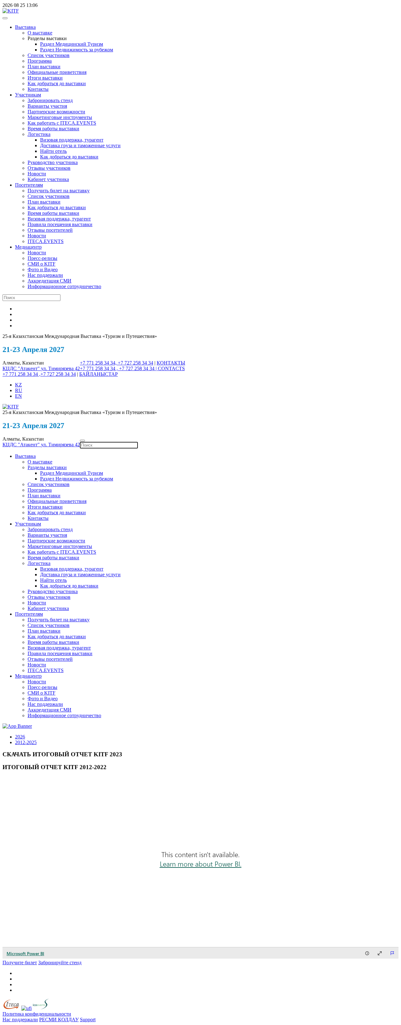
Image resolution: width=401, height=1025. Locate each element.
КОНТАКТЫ (171, 362)
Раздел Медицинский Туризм (71, 44)
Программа (40, 61)
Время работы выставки (53, 128)
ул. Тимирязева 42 (60, 368)
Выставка (25, 27)
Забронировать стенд (50, 100)
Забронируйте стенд (59, 962)
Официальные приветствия (57, 72)
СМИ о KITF (41, 264)
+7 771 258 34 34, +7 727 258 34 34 (116, 362)
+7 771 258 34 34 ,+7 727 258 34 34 (39, 374)
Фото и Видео (43, 269)
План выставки (44, 66)
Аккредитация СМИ (49, 280)
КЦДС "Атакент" (22, 368)
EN (18, 396)
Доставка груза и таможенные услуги (80, 145)
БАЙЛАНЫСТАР (98, 374)
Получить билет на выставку (59, 190)
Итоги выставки (45, 77)
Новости (37, 173)
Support (88, 1019)
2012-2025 (26, 742)
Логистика (39, 134)
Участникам (28, 94)
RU (18, 390)
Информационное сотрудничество (64, 286)
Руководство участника (53, 162)
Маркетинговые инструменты (60, 117)
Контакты (38, 89)
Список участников (49, 55)
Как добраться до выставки (57, 83)
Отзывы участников (49, 168)
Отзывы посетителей (50, 230)
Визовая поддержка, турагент (71, 139)
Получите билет (20, 962)
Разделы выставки (47, 467)
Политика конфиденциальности (37, 1014)
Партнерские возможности (56, 111)
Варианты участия (47, 106)
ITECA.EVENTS (46, 241)
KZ (18, 384)
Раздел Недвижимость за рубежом (76, 49)
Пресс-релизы (42, 258)
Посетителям (29, 185)
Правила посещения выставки (60, 224)
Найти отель (53, 151)
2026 (20, 736)
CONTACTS (171, 368)
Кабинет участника (48, 179)
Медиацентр (28, 247)
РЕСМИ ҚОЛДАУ (59, 1019)
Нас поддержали (45, 275)
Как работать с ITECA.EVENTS (62, 123)
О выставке (40, 32)
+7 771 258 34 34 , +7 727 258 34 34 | (119, 368)
